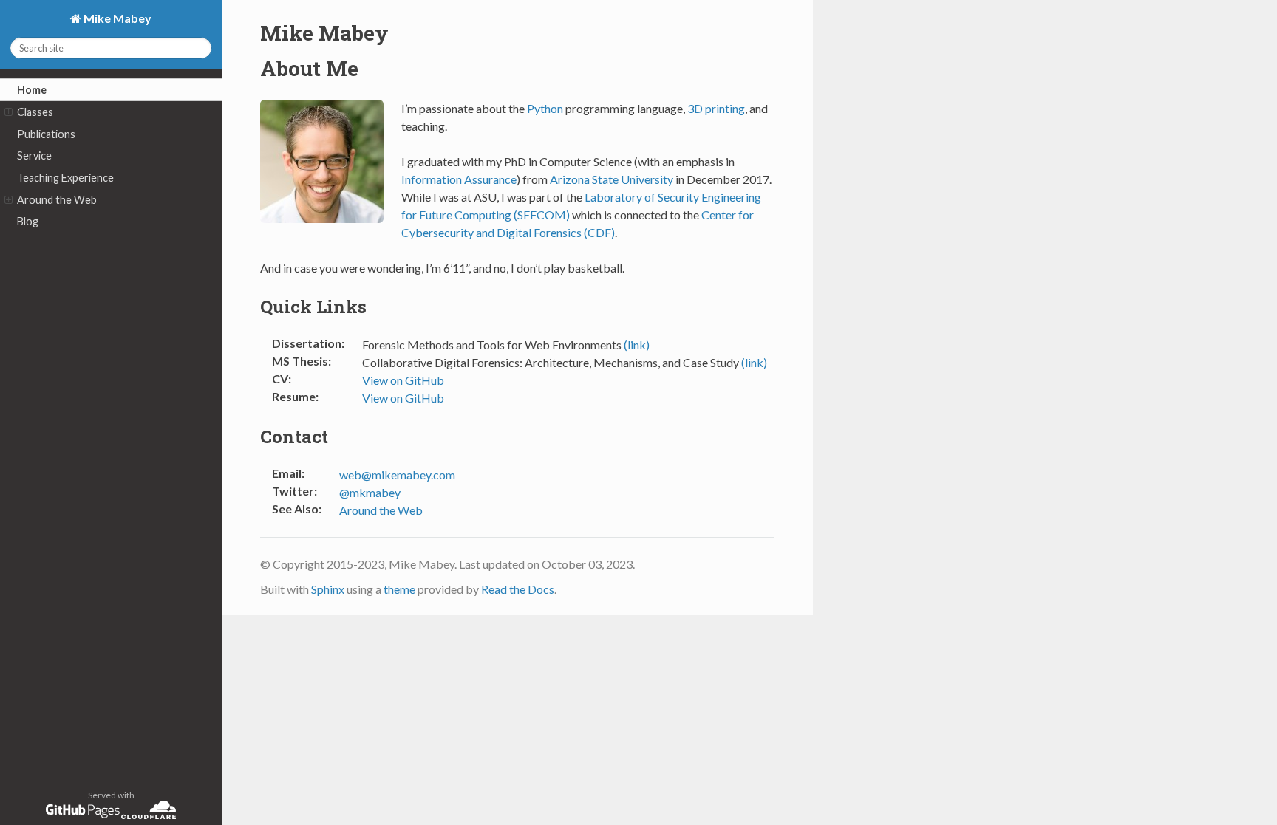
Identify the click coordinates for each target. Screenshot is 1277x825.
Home (32, 89)
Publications (46, 134)
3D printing (716, 108)
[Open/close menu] (8, 112)
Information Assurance (459, 179)
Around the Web (57, 200)
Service (34, 155)
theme (399, 589)
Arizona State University (611, 179)
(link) (637, 345)
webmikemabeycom (397, 475)
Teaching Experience (65, 177)
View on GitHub (403, 380)
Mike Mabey (116, 18)
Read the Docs (517, 589)
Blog (27, 221)
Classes (35, 112)
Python (545, 108)
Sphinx (327, 589)
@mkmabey (370, 492)
